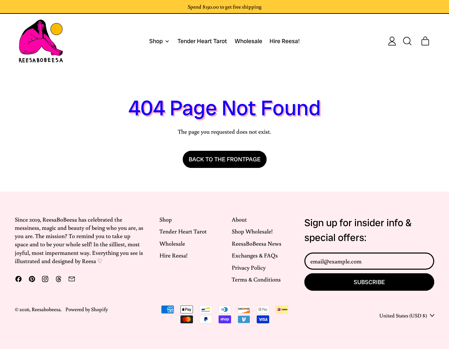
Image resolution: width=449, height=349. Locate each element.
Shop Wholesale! (252, 231)
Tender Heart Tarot (202, 41)
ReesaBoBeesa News (256, 243)
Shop (165, 219)
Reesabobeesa (46, 309)
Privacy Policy (249, 267)
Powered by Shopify (86, 309)
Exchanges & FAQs (255, 255)
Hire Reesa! (285, 41)
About (239, 219)
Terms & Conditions (256, 279)
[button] (407, 41)
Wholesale (248, 41)
